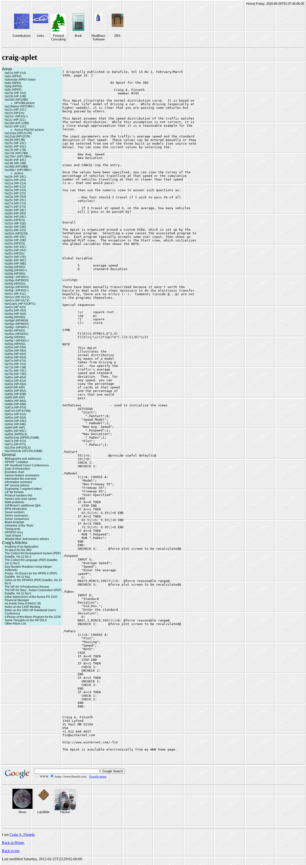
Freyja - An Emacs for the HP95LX (27, 573)
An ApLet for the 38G (18, 550)
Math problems (14, 502)
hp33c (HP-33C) (15, 237)
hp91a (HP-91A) (15, 414)
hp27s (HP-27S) (15, 206)
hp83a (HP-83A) (15, 384)
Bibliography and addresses (23, 458)
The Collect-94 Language (21, 560)
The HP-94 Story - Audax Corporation (29, 590)
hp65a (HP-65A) (15, 354)
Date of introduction (17, 468)
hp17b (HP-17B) (15, 150)
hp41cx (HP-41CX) (17, 300)
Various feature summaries (22, 475)
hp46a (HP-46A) (15, 314)
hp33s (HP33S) (15, 243)
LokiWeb (43, 812)
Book (78, 36)
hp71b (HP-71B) (15, 367)
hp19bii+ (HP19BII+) (18, 170)
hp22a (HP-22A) (15, 190)
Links (40, 36)
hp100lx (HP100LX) (18, 447)
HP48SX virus (14, 532)
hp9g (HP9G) (13, 86)
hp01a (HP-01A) (15, 73)
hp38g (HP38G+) (16, 270)
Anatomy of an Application (21, 546)
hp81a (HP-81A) (15, 380)
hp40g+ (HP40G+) (17, 290)
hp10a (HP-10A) (15, 93)
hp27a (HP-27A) (15, 203)
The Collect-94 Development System (28, 553)
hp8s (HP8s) (13, 83)
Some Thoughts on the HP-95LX (26, 620)
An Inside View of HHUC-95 (23, 603)
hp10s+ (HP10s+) (16, 116)
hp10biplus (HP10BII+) (19, 106)
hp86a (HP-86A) (15, 401)
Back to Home (13, 843)
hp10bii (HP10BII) (16, 99)
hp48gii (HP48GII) (16, 320)
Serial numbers (15, 512)
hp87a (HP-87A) (15, 407)
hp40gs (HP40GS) (17, 287)
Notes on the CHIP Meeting (22, 607)
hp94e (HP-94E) (15, 424)
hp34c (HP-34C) (15, 247)
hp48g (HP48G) (15, 317)
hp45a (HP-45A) (15, 310)
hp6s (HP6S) (13, 76)
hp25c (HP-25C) (15, 200)
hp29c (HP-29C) (15, 216)
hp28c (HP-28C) (15, 210)
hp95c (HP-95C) (15, 431)
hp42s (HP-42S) (15, 307)
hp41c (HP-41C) (15, 293)
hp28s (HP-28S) (15, 213)
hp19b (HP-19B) (15, 163)
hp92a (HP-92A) (15, 417)
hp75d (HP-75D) (15, 374)
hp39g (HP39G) (15, 273)
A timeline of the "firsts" (19, 525)
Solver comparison (17, 519)
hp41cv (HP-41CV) (17, 297)
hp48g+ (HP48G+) (17, 327)
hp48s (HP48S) (15, 330)
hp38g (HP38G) (15, 267)
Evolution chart (14, 472)
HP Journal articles (17, 485)
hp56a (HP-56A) (15, 350)
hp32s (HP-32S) (15, 230)
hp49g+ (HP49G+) (17, 340)
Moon (22, 812)
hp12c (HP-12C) (15, 126)
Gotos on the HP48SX (19, 580)
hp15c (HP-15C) (15, 143)
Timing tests (12, 529)
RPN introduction (16, 509)
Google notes (97, 776)
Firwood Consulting (58, 37)
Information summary (18, 482)
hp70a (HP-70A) (15, 364)
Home (250, 3)
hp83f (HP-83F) (15, 387)
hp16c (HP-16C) (15, 146)
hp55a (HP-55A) (15, 347)
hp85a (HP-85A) (15, 390)
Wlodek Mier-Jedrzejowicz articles (27, 539)
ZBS (117, 36)
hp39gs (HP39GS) (17, 280)
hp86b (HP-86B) (15, 404)
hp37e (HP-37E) (15, 257)
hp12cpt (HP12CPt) (17, 136)
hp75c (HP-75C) (15, 370)
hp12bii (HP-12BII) (17, 123)
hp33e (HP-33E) (15, 240)
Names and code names (21, 499)
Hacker (65, 812)
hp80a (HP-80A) (15, 377)
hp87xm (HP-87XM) (18, 411)
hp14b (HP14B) (15, 139)
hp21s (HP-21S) (15, 186)
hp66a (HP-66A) (15, 357)
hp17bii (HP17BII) (16, 153)
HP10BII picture (24, 103)
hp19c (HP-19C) (15, 176)
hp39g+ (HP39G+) (17, 277)
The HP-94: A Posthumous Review (27, 586)
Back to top (10, 851)
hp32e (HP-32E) (15, 226)
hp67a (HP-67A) (15, 360)
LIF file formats (14, 492)
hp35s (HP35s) (14, 253)
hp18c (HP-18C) (15, 160)
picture (18, 173)
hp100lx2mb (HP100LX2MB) (23, 451)
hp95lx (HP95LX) (16, 434)
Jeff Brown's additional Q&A (23, 505)
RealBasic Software (99, 37)
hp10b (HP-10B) (15, 96)
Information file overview (20, 478)
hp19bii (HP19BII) (16, 166)
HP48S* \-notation (16, 462)
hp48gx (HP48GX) (17, 324)
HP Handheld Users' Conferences (27, 465)
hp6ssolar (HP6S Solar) (20, 79)
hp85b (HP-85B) (15, 394)
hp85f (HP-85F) (15, 397)
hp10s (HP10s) (14, 113)
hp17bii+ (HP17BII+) (18, 156)
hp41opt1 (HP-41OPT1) (20, 303)
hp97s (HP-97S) (15, 444)
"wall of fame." (14, 535)
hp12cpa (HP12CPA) (18, 133)
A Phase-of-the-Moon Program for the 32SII (32, 617)
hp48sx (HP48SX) (16, 334)
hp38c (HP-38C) (15, 260)
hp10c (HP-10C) (15, 109)
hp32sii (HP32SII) (16, 233)
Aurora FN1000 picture (29, 129)
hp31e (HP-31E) (15, 223)
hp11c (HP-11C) (15, 119)
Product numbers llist (18, 495)
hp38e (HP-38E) (15, 263)
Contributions (22, 36)
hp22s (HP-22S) (15, 193)
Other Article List (15, 623)
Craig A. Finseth (22, 834)
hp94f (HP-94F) (15, 427)
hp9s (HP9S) (13, 89)
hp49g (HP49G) (15, 337)
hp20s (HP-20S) (15, 180)
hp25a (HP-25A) (15, 196)
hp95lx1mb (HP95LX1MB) (22, 437)
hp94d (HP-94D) (15, 421)
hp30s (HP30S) (15, 220)
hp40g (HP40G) (15, 283)
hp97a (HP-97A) (15, 441)
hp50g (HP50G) (15, 344)
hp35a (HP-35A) (15, 250)
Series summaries (16, 515)
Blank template (14, 522)
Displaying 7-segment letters (23, 488)
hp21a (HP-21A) (15, 183)
